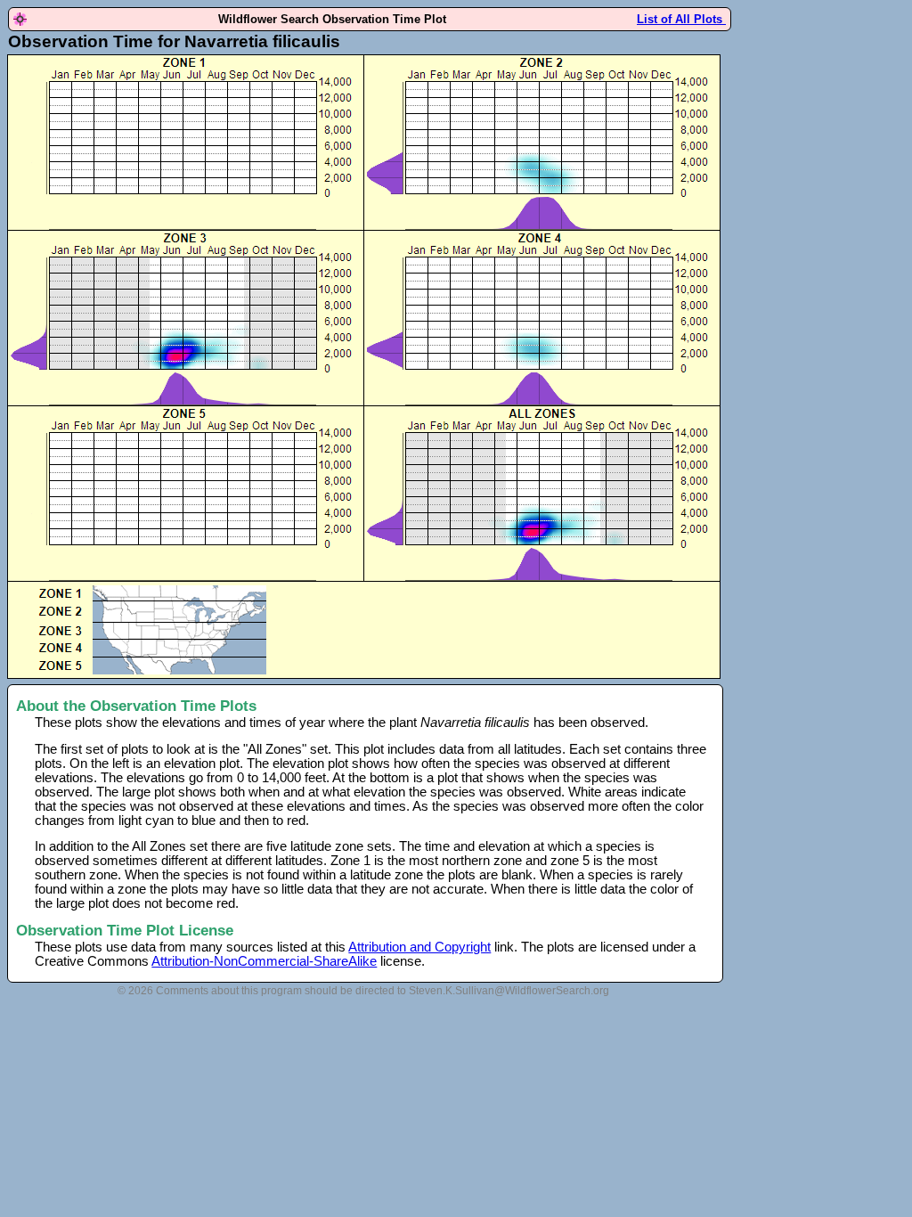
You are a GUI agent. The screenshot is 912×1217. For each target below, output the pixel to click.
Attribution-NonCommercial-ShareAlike (264, 961)
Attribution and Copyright (419, 947)
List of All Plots (681, 19)
